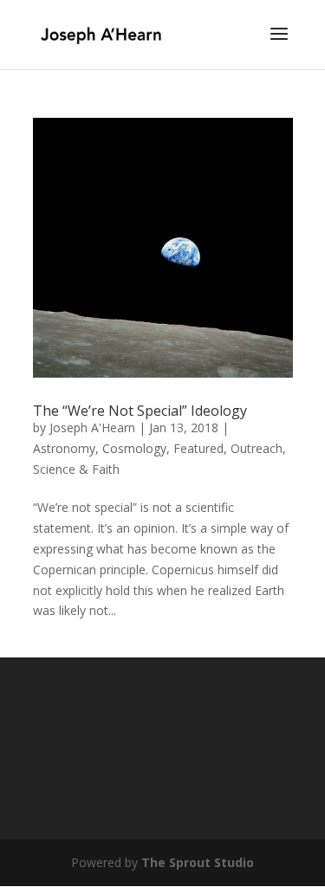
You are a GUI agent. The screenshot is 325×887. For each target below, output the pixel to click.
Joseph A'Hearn (92, 427)
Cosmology (134, 448)
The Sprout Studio (197, 862)
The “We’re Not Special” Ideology (140, 410)
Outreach (257, 448)
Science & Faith (76, 469)
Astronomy (64, 448)
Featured (198, 448)
